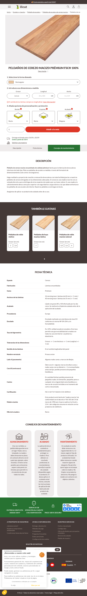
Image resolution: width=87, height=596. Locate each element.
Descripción (42, 71)
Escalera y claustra (19, 12)
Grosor (18, 91)
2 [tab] (45, 259)
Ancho (69, 91)
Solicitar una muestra (19, 143)
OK (57, 550)
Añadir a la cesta (52, 129)
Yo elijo (13, 585)
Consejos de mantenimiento (64, 148)
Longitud (43, 91)
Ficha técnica (37, 148)
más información (49, 102)
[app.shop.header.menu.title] (8, 7)
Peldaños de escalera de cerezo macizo (55, 12)
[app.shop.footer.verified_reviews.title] (72, 507)
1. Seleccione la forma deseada (19, 77)
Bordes (18, 109)
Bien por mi (35, 585)
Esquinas (43, 109)
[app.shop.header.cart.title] (79, 7)
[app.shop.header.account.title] (73, 7)
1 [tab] (43, 259)
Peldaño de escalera (33, 12)
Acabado (68, 109)
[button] (4, 592)
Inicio (9, 12)
